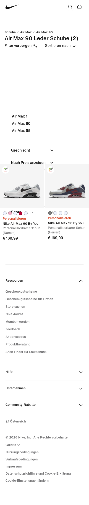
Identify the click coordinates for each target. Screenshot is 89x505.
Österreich (18, 421)
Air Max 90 (44, 32)
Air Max (26, 32)
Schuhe (10, 32)
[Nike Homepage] (12, 7)
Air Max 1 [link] (19, 116)
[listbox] (60, 45)
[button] (33, 150)
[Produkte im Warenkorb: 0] (79, 7)
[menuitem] (13, 445)
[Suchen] (70, 7)
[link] (5, 170)
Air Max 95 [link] (21, 131)
